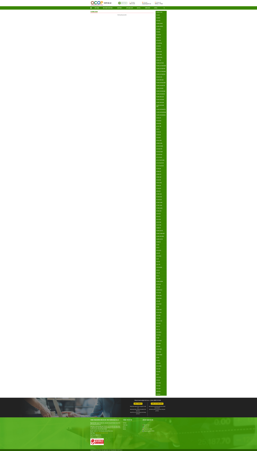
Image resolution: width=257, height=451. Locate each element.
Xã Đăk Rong (158, 298)
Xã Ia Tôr (158, 264)
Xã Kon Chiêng (159, 354)
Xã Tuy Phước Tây (160, 163)
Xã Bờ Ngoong (159, 267)
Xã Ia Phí (158, 253)
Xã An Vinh (158, 219)
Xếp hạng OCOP (129, 7)
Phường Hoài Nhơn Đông (160, 106)
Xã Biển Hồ (158, 242)
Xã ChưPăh (158, 34)
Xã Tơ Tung (158, 292)
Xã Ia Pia (158, 261)
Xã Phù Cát (158, 117)
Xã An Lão (158, 216)
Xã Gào (157, 244)
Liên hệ (155, 7)
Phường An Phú (159, 239)
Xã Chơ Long (158, 312)
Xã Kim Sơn (158, 185)
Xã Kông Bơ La (159, 289)
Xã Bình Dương (159, 143)
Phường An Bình (159, 281)
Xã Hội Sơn (158, 134)
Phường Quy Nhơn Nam (161, 71)
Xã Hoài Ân (158, 179)
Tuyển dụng (125, 424)
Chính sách (147, 7)
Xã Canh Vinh (159, 196)
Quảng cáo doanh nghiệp (157, 403)
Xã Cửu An (158, 284)
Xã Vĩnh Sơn (158, 211)
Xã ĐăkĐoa (158, 46)
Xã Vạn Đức (158, 188)
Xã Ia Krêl (158, 371)
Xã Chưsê (158, 20)
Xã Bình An (158, 227)
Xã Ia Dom (158, 388)
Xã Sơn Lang (158, 295)
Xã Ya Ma (158, 301)
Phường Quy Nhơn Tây (160, 68)
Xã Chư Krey (158, 304)
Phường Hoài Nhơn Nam (161, 112)
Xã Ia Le (157, 275)
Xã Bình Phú (158, 174)
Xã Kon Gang (159, 340)
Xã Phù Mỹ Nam (159, 151)
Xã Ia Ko (158, 270)
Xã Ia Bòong (158, 256)
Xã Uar (157, 337)
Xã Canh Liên (159, 199)
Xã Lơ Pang (158, 352)
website (107, 450)
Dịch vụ (138, 7)
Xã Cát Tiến (158, 126)
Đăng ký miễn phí (138, 403)
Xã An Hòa (158, 213)
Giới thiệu (97, 7)
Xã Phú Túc (158, 48)
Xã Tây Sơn (158, 168)
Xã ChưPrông (159, 43)
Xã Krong (158, 394)
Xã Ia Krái (158, 363)
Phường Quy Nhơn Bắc (160, 74)
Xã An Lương (159, 140)
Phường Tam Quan (160, 102)
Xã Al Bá (158, 273)
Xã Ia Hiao (158, 323)
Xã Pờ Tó (158, 326)
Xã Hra (157, 357)
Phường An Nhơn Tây (160, 85)
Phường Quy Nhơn (160, 63)
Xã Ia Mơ (158, 380)
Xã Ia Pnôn (158, 383)
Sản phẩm (119, 7)
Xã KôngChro (159, 51)
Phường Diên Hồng (160, 236)
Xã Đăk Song (158, 309)
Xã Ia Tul (158, 329)
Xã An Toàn (158, 222)
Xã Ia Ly (157, 247)
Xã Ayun (158, 360)
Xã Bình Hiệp (158, 177)
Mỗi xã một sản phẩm (108, 7)
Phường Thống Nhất (160, 233)
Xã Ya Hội (158, 287)
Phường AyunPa (159, 26)
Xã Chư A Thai (159, 320)
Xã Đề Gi (158, 129)
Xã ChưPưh (158, 40)
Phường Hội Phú (159, 230)
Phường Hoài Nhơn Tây (161, 109)
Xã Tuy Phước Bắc (160, 165)
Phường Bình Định (160, 79)
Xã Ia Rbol (158, 315)
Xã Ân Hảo (158, 191)
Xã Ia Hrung (158, 366)
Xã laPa (158, 15)
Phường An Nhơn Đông (161, 82)
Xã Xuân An (158, 120)
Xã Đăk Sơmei (159, 349)
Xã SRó (157, 306)
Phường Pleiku (159, 12)
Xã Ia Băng (158, 343)
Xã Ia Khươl (158, 250)
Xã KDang (158, 346)
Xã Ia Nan (158, 385)
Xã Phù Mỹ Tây (159, 148)
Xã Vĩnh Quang (159, 208)
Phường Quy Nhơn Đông (161, 65)
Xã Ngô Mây (158, 123)
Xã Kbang (158, 31)
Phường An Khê (159, 23)
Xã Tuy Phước (159, 157)
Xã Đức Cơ (158, 37)
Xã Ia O (157, 374)
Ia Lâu (157, 258)
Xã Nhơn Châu (159, 77)
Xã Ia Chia (158, 391)
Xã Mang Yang (159, 57)
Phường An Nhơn (159, 88)
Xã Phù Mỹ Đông (159, 146)
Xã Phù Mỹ (158, 137)
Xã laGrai (158, 29)
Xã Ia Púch (158, 377)
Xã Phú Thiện (159, 54)
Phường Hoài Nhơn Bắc (161, 115)
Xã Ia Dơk (158, 368)
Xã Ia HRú (158, 278)
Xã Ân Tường (159, 182)
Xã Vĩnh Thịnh (159, 205)
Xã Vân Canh (159, 194)
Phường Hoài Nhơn (160, 99)
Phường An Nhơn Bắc (160, 94)
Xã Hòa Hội (158, 132)
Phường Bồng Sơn (160, 96)
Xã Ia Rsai (158, 335)
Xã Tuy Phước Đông (160, 160)
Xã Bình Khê (158, 171)
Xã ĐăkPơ (158, 17)
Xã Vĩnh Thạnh (159, 202)
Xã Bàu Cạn (158, 60)
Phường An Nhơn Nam (160, 91)
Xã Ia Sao (158, 318)
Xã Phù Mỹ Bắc (159, 154)
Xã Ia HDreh (158, 332)
